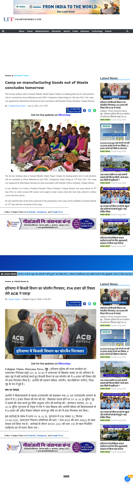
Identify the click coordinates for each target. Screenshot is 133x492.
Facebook (31, 212)
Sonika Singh (14, 299)
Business (85, 31)
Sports (67, 31)
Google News (57, 212)
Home (8, 75)
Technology (97, 31)
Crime (75, 31)
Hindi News (20, 281)
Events (108, 31)
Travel (30, 31)
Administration (42, 31)
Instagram (41, 212)
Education (56, 31)
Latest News (109, 78)
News (21, 31)
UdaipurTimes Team (17, 106)
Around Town (21, 75)
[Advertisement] (66, 51)
